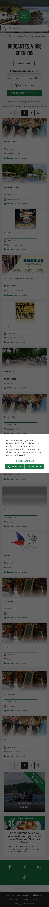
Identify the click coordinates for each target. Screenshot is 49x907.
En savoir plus (26, 460)
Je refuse (16, 466)
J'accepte (36, 466)
